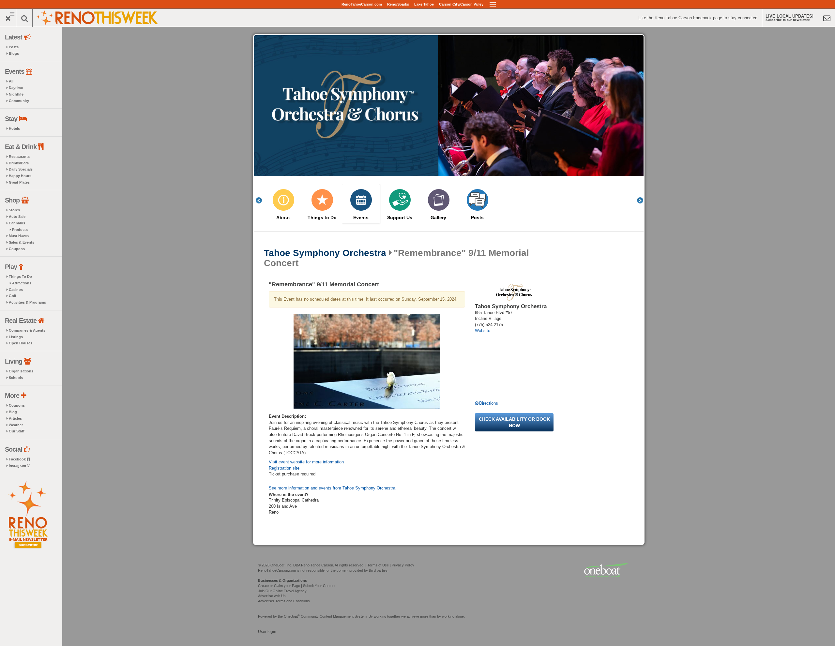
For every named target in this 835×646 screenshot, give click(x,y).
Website (482, 330)
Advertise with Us (272, 596)
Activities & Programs (27, 302)
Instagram (18, 466)
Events (361, 217)
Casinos (16, 290)
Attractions (21, 283)
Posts (14, 47)
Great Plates (19, 182)
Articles (15, 418)
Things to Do (322, 217)
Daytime (16, 88)
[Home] (98, 17)
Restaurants (19, 156)
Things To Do (20, 276)
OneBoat (292, 616)
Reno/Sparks (398, 4)
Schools (16, 378)
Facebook (18, 459)
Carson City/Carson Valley (461, 4)
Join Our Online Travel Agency (282, 591)
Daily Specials (21, 169)
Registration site (284, 468)
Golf (12, 296)
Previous (262, 200)
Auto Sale (17, 216)
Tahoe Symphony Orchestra (325, 253)
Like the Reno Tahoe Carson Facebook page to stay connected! (698, 17)
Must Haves (19, 236)
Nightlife (16, 94)
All (11, 81)
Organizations (21, 371)
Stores (14, 210)
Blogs (14, 53)
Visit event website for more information (306, 461)
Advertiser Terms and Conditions (284, 601)
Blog (13, 412)
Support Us (399, 217)
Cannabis (17, 223)
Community (19, 101)
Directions (488, 403)
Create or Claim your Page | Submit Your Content (296, 586)
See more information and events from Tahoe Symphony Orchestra (332, 488)
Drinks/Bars (19, 163)
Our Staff (16, 431)
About (283, 217)
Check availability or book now (514, 422)
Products (20, 230)
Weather (16, 425)
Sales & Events (21, 242)
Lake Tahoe (424, 4)
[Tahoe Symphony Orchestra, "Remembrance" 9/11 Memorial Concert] (367, 361)
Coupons (17, 249)
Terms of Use (378, 565)
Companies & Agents (27, 330)
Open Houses (20, 343)
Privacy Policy (403, 565)
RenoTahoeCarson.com (362, 4)
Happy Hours (20, 176)
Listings (16, 337)
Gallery (438, 217)
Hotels (14, 128)
